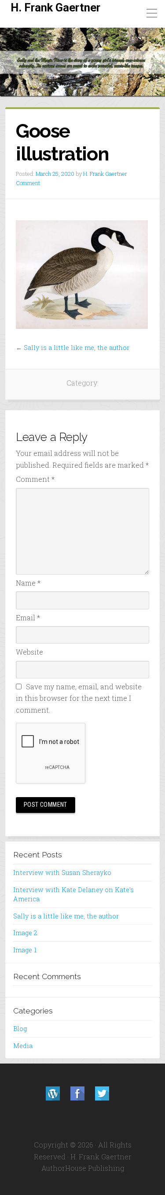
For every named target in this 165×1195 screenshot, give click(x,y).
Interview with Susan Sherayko (62, 872)
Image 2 (25, 933)
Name (28, 582)
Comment (28, 182)
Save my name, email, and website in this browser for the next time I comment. (79, 698)
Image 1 (25, 950)
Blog (20, 1028)
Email (28, 617)
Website (29, 651)
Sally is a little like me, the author (76, 347)
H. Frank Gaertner (55, 7)
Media (23, 1046)
